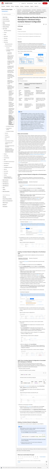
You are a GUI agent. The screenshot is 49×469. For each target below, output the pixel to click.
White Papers (5, 202)
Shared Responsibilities (7, 198)
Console (35, 3)
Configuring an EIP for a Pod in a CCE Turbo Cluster (10, 67)
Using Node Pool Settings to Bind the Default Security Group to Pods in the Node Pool (11, 111)
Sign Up (45, 3)
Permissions (6, 173)
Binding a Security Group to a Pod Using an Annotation (11, 99)
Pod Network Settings (10, 131)
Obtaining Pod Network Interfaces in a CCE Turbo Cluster (10, 82)
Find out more (39, 467)
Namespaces (6, 165)
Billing (4, 22)
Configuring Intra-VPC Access (8, 143)
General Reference (6, 195)
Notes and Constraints (22, 31)
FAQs (4, 187)
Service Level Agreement (7, 200)
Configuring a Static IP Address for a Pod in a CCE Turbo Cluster (10, 63)
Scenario (20, 29)
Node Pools (6, 36)
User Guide (5, 28)
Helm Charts (6, 171)
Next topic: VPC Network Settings (23, 450)
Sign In (39, 3)
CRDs (44, 44)
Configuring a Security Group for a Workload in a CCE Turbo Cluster (10, 87)
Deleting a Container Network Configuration (37, 154)
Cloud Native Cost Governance (9, 161)
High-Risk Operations (7, 30)
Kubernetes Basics (6, 24)
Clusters (5, 32)
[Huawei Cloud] (6, 3)
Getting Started (6, 26)
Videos (4, 189)
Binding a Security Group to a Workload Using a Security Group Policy (11, 104)
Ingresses (6, 135)
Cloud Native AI (6, 163)
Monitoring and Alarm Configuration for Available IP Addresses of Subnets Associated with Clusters (9, 150)
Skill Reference (5, 185)
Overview (8, 47)
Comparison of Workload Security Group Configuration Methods (11, 93)
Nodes (5, 34)
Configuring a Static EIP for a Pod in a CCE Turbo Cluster (10, 71)
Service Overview (6, 21)
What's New (5, 17)
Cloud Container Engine (27, 9)
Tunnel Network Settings (9, 129)
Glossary (4, 196)
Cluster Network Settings (9, 140)
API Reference (5, 181)
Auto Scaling (6, 155)
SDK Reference (6, 183)
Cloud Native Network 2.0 (9, 53)
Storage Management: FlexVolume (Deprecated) (8, 177)
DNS (6, 138)
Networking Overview (8, 44)
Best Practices (5, 179)
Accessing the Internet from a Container (9, 146)
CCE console (26, 185)
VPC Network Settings (10, 126)
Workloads (5, 38)
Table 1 (38, 198)
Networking (6, 42)
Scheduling (6, 40)
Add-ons (5, 169)
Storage (5, 153)
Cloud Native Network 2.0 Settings (10, 50)
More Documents (6, 191)
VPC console (26, 386)
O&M (5, 159)
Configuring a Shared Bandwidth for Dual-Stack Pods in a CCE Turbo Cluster (10, 76)
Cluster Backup (6, 157)
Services (6, 133)
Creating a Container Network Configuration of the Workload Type (29, 36)
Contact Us (23, 3)
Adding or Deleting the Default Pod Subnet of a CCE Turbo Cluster (10, 57)
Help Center (19, 9)
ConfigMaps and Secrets (8, 167)
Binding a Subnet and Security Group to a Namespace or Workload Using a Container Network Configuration (11, 120)
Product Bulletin (6, 19)
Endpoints (5, 204)
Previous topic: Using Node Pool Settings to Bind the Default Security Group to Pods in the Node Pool (32, 448)
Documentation (30, 3)
